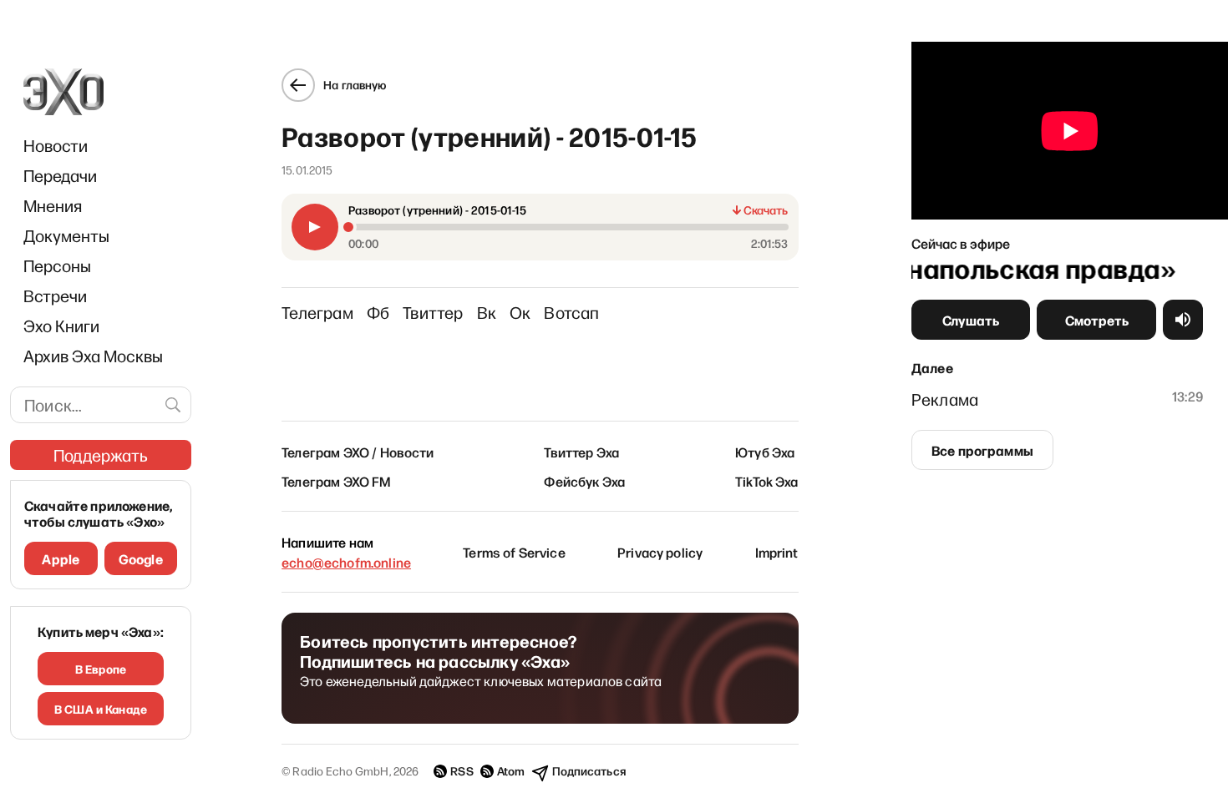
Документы (66, 235)
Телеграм (317, 312)
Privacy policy (660, 552)
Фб (378, 312)
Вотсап (571, 312)
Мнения (52, 205)
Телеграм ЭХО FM (336, 481)
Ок (520, 312)
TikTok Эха (767, 481)
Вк (486, 312)
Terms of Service (514, 552)
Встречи (55, 295)
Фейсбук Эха (584, 481)
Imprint (777, 552)
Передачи (60, 175)
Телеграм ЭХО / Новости (358, 451)
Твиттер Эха (581, 451)
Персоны (57, 265)
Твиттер (433, 312)
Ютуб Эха (764, 451)
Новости (55, 145)
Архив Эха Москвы (93, 355)
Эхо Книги (61, 325)
